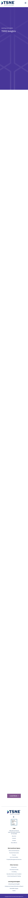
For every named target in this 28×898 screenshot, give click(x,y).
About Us (14, 836)
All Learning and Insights (14, 884)
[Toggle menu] (25, 3)
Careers (14, 838)
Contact (14, 840)
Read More (5, 113)
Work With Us (14, 842)
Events (14, 890)
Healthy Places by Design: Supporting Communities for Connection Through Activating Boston (13, 433)
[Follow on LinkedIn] (13, 817)
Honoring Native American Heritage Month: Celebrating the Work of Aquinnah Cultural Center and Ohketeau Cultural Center (14, 508)
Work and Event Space (14, 850)
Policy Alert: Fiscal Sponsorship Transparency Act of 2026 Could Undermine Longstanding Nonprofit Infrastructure (13, 153)
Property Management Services (14, 859)
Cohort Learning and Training (14, 876)
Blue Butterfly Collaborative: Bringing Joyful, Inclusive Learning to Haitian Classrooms (13, 554)
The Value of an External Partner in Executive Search (13, 101)
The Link (14, 855)
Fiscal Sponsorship (14, 869)
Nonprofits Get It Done (11, 779)
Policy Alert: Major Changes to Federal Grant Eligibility (13, 370)
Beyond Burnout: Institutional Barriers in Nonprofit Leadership (14, 264)
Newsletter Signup (14, 888)
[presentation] (12, 96)
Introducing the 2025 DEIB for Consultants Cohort (14, 713)
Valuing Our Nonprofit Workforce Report (14, 886)
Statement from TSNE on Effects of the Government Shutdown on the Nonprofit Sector (13, 580)
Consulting (14, 871)
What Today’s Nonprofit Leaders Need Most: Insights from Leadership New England (13, 193)
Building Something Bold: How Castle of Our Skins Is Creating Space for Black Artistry (12, 734)
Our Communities (14, 857)
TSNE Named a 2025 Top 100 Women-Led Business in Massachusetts (13, 631)
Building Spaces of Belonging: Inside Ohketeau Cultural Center (14, 244)
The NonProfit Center (14, 852)
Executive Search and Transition (14, 874)
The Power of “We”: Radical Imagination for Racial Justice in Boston (14, 325)
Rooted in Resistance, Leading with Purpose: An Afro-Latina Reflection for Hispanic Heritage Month (14, 695)
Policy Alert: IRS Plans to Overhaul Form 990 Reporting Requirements (13, 222)
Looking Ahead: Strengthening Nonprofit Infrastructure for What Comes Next (12, 128)
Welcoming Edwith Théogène (13, 612)
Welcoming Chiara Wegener (13, 598)
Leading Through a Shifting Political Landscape (13, 172)
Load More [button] (13, 796)
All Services (14, 867)
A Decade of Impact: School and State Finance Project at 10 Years (13, 651)
